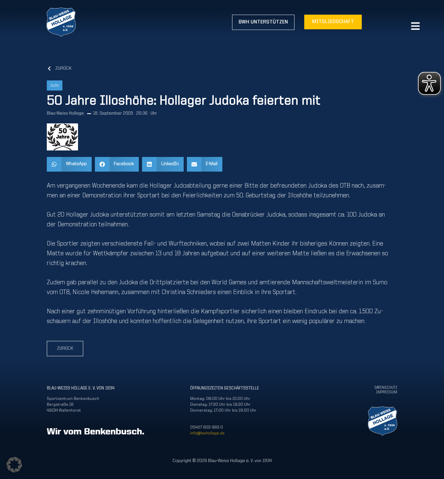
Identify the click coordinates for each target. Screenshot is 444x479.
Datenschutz (385, 388)
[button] (69, 164)
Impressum (386, 392)
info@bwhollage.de (207, 433)
